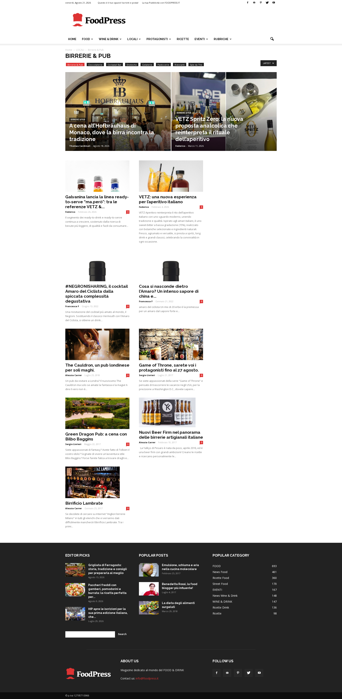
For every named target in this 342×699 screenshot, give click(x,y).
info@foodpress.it (147, 678)
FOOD (86, 39)
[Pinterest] (261, 3)
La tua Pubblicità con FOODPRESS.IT (161, 2)
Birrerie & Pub (75, 64)
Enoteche (132, 64)
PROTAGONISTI (157, 39)
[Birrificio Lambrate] (97, 482)
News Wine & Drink (225, 595)
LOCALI (132, 39)
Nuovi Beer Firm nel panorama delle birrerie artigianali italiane (171, 435)
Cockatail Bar (114, 64)
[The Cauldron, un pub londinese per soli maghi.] (97, 344)
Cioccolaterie (95, 64)
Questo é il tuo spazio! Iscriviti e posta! (118, 2)
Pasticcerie (163, 64)
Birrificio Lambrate (84, 503)
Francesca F (72, 306)
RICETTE (183, 39)
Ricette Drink (221, 607)
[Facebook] (248, 3)
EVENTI (200, 39)
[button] (272, 39)
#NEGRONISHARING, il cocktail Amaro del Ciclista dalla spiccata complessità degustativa (96, 294)
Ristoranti (180, 64)
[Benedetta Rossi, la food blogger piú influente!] (149, 589)
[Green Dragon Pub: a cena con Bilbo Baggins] (97, 413)
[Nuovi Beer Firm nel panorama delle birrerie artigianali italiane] (171, 412)
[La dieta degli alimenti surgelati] (149, 608)
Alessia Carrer (73, 375)
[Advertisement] (205, 20)
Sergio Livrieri (147, 375)
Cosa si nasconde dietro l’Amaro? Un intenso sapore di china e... (169, 291)
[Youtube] (274, 3)
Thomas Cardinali (79, 145)
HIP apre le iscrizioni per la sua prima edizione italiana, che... (108, 612)
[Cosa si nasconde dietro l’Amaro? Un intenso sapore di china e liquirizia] (171, 265)
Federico (180, 145)
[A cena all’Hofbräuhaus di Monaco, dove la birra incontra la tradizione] (118, 117)
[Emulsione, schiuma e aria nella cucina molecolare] (149, 570)
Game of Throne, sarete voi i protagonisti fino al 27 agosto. (169, 368)
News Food (220, 572)
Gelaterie (147, 64)
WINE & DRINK (108, 39)
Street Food (220, 584)
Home (72, 39)
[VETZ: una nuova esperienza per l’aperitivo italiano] (171, 176)
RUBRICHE (221, 39)
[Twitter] (267, 3)
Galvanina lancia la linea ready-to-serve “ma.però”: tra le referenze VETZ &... (97, 201)
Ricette (217, 613)
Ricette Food (221, 578)
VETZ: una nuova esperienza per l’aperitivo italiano (168, 199)
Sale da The (196, 64)
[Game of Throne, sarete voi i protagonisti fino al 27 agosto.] (171, 344)
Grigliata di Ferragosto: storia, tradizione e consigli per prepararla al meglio (107, 569)
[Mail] (254, 3)
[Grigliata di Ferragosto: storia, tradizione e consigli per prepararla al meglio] (75, 570)
